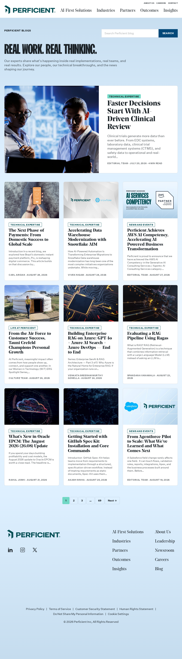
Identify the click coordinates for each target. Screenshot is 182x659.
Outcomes (149, 11)
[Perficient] (30, 10)
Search (168, 33)
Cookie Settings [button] (118, 614)
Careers (161, 3)
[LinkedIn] (10, 550)
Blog (159, 569)
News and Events (141, 224)
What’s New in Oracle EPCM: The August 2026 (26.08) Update (29, 441)
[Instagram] (22, 550)
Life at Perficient (23, 327)
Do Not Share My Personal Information (78, 614)
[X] (35, 550)
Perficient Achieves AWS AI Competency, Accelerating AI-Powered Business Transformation (147, 240)
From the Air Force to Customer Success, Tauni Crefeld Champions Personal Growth (30, 343)
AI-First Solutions (76, 11)
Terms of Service (60, 609)
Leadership (165, 541)
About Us (149, 3)
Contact (173, 3)
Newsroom (164, 551)
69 (99, 500)
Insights (171, 11)
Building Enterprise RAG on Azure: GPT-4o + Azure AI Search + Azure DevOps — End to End (90, 343)
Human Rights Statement (136, 609)
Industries (106, 11)
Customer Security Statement (95, 609)
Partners (127, 11)
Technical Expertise (124, 96)
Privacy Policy (35, 609)
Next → (112, 500)
